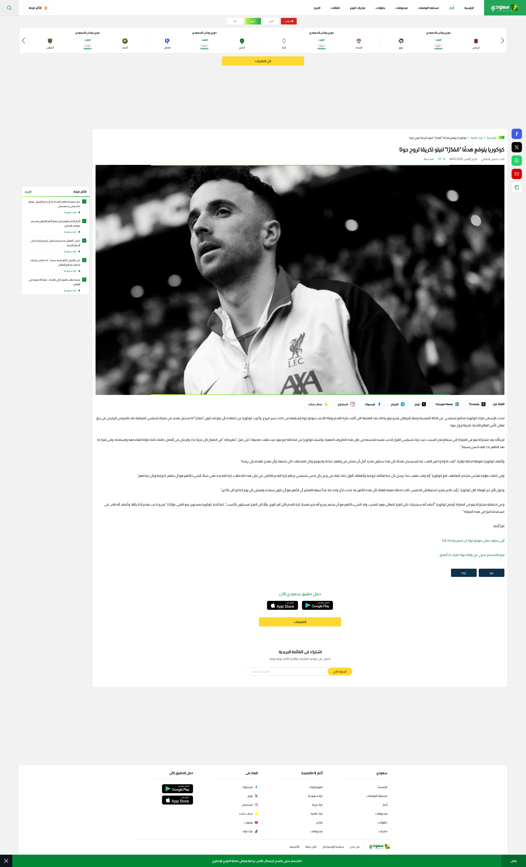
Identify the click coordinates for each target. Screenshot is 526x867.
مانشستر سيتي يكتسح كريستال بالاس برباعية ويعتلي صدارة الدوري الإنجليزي (257, 860)
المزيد (28, 191)
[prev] (502, 40)
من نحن (355, 846)
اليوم (253, 21)
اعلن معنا (311, 846)
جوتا (463, 572)
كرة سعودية (315, 796)
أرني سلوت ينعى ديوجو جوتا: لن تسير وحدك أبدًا (473, 540)
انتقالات (335, 7)
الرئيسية (469, 7)
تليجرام (404, 403)
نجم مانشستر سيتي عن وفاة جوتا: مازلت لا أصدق (471, 555)
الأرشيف (294, 846)
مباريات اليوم (357, 7)
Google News (453, 403)
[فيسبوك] (373, 404)
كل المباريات (263, 61)
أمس (271, 21)
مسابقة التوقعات (376, 796)
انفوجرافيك (316, 787)
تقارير (319, 822)
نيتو (492, 572)
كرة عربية (317, 804)
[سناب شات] (318, 404)
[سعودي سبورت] (505, 7)
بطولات (380, 7)
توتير (426, 403)
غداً (235, 21)
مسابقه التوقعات (428, 7)
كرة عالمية (477, 137)
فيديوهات (402, 7)
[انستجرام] (346, 404)
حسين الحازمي (489, 159)
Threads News (479, 403)
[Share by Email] (517, 174)
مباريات (382, 831)
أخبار (451, 7)
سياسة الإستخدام (333, 846)
